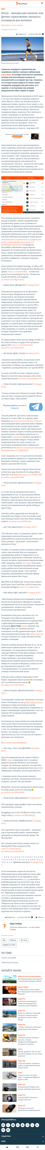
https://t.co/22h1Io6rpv (29, 587)
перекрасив (17, 437)
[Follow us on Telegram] (27, 1125)
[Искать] (38, 1147)
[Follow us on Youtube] (13, 1125)
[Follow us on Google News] (23, 1125)
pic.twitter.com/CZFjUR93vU (12, 852)
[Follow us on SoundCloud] (32, 1125)
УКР (27, 1147)
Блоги (20, 1049)
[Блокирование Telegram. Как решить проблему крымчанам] (10, 1087)
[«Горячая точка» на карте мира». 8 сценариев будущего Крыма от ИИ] (10, 1076)
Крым (20, 1073)
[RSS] (37, 1125)
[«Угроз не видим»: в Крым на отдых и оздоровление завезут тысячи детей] (10, 1064)
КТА (17, 1147)
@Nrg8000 (16, 475)
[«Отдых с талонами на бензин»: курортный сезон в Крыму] (10, 1027)
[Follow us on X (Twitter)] (8, 1125)
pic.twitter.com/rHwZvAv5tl (12, 348)
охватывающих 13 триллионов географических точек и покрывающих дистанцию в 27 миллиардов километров (21, 242)
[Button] (21, 34)
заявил (24, 626)
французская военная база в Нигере (26, 421)
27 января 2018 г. (33, 285)
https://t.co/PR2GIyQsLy (11, 849)
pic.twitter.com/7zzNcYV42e (12, 477)
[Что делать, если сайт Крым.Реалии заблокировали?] (10, 1108)
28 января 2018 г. (33, 353)
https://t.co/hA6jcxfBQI (17, 272)
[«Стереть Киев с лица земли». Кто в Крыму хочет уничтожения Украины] (10, 990)
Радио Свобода (17, 25)
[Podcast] (3, 1130)
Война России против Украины (29, 976)
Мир (3, 9)
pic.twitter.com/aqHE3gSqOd (15, 743)
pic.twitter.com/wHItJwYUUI (30, 379)
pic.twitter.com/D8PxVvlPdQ (12, 793)
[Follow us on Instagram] (18, 1125)
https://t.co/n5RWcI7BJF (32, 475)
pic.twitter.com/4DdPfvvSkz (20, 522)
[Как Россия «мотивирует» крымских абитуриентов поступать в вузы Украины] (10, 1002)
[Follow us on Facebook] (3, 1125)
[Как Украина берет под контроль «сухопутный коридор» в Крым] (10, 979)
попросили (5, 895)
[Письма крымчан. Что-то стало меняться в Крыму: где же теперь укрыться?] (10, 1052)
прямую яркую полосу (33, 703)
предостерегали (37, 634)
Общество (21, 999)
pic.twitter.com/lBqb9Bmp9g (23, 815)
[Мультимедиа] (7, 1147)
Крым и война (23, 987)
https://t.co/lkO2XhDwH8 (22, 345)
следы (9, 760)
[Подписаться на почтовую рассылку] (8, 1130)
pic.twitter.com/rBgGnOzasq (12, 280)
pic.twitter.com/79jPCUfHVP (12, 685)
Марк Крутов (6, 25)
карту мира (6, 75)
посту (25, 880)
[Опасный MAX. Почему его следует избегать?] (10, 1098)
